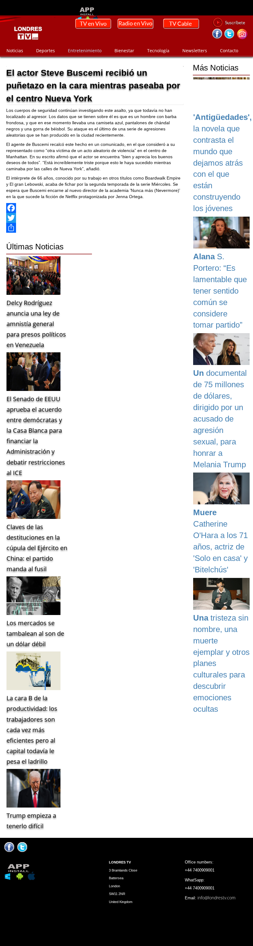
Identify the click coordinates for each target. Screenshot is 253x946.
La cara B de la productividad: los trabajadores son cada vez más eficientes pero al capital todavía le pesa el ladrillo (31, 729)
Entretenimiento (85, 50)
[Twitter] (95, 218)
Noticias (14, 50)
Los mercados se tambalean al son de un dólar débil (35, 633)
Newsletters (194, 50)
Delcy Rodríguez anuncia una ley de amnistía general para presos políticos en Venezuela (36, 324)
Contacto (229, 50)
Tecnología (158, 50)
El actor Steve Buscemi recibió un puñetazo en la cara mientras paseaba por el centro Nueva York (93, 85)
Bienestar (124, 50)
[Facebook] (95, 208)
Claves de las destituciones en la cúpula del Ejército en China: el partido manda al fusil (36, 548)
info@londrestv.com (216, 898)
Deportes (45, 50)
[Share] (95, 228)
